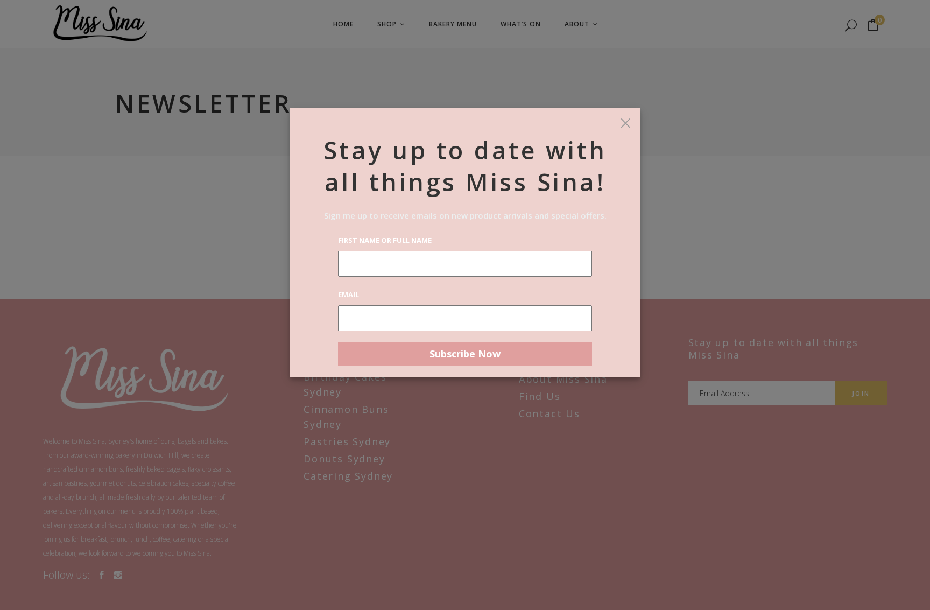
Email (348, 294)
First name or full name (385, 240)
